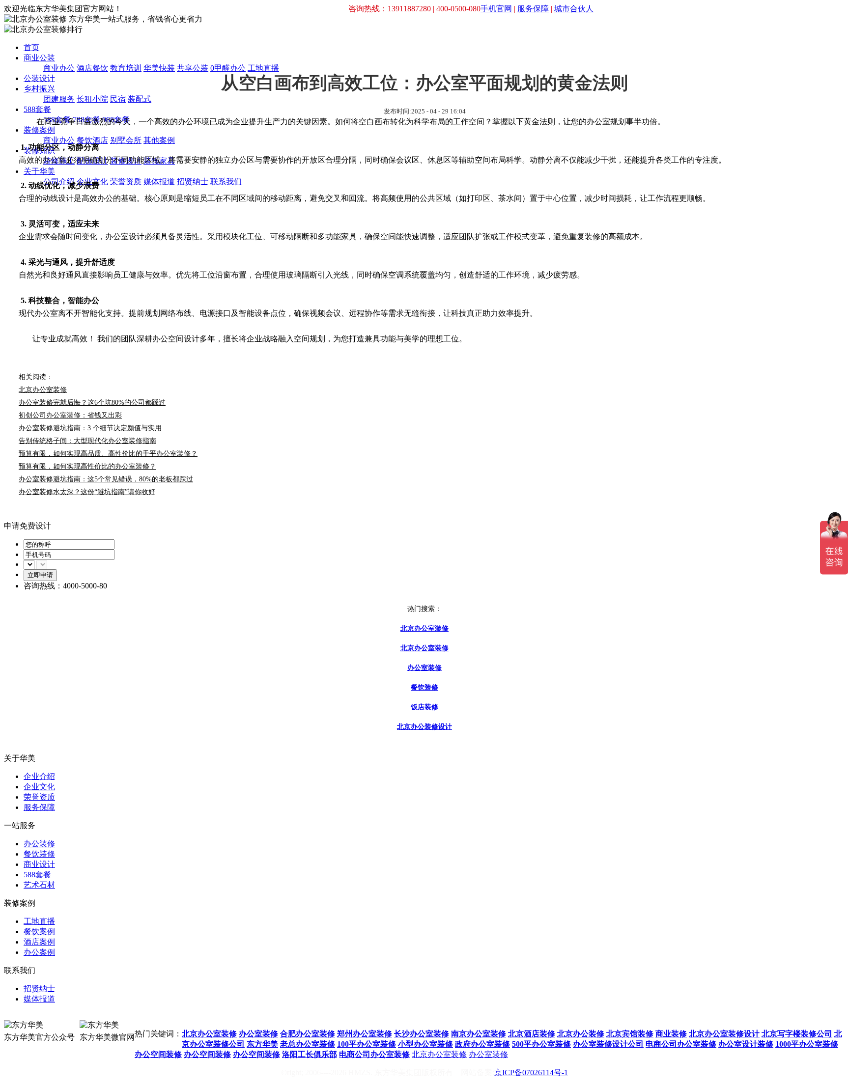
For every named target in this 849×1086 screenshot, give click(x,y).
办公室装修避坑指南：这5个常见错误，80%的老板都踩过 (106, 479)
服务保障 (533, 8)
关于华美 (39, 171)
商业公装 (39, 58)
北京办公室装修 (439, 1054)
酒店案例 (39, 942)
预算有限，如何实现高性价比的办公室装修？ (87, 466)
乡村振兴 (39, 88)
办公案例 (39, 952)
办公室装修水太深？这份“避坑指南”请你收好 (87, 492)
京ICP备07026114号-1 (531, 1072)
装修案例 (39, 130)
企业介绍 (39, 776)
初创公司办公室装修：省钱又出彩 (70, 415)
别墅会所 (126, 140)
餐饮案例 (39, 931)
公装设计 (39, 78)
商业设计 (39, 864)
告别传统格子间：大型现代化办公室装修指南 (87, 441)
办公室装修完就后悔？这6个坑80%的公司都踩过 (92, 402)
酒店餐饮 (92, 68)
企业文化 (39, 786)
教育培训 (126, 68)
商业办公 (59, 68)
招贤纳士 (192, 181)
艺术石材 (39, 885)
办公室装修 (488, 1054)
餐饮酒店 (92, 140)
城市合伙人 (574, 8)
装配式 (139, 99)
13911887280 (156, 1016)
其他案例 (159, 140)
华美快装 (159, 68)
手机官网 (496, 8)
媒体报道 (159, 181)
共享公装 (192, 68)
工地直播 (263, 68)
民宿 (118, 99)
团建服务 (59, 99)
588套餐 (37, 109)
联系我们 (226, 181)
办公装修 (39, 843)
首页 (31, 47)
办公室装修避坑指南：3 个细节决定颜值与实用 (90, 428)
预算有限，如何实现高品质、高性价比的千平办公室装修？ (108, 453)
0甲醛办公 (228, 68)
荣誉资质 (126, 181)
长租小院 (92, 99)
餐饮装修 (39, 854)
